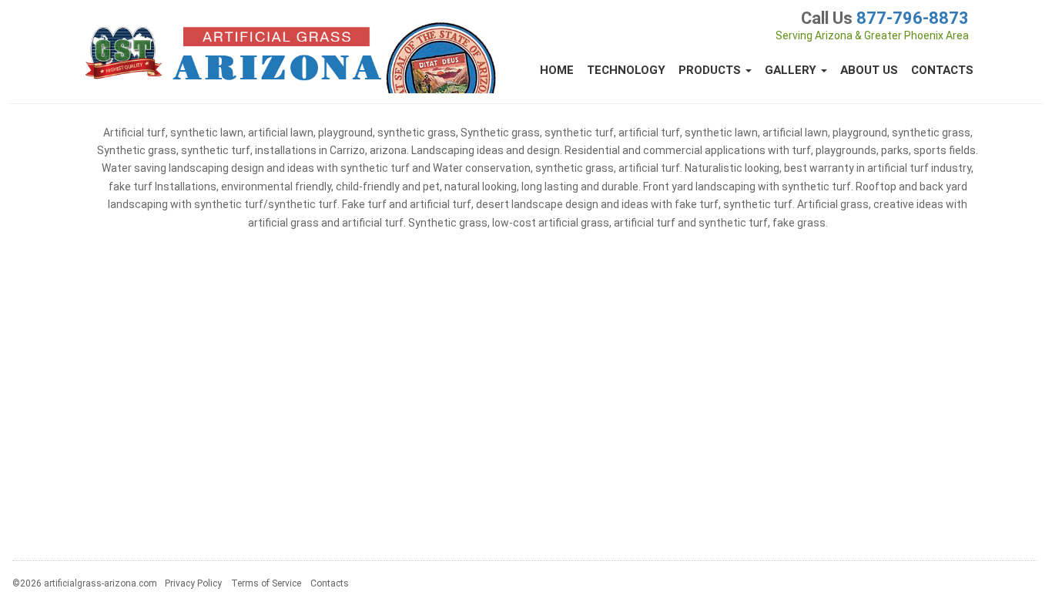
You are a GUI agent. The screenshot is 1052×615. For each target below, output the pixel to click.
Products (711, 70)
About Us (869, 70)
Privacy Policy (193, 583)
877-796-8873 (912, 18)
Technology (626, 70)
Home (557, 70)
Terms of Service (266, 583)
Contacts (942, 70)
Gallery (792, 70)
